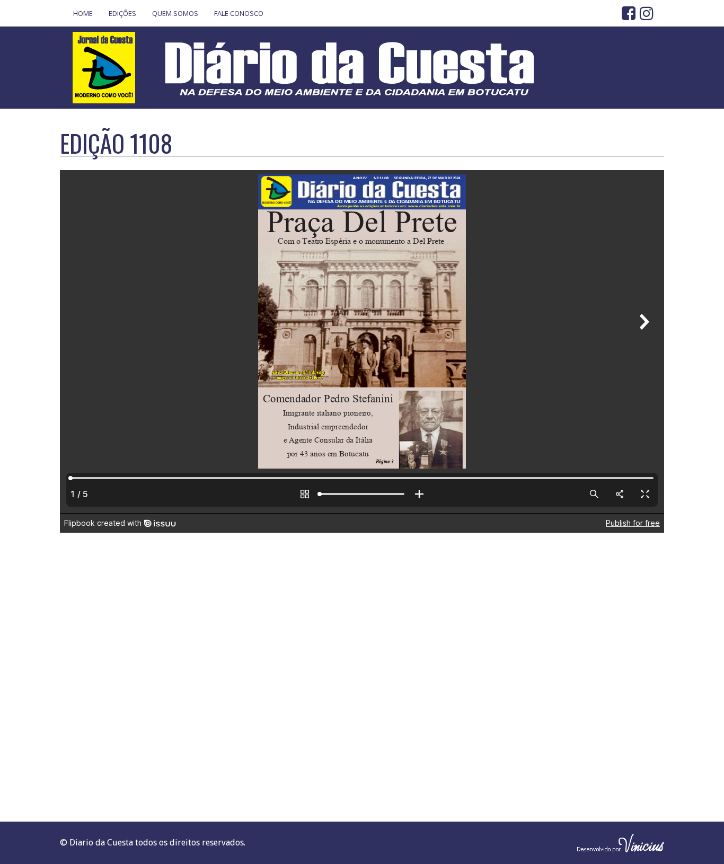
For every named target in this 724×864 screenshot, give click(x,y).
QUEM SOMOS (175, 13)
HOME (83, 13)
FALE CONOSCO (238, 13)
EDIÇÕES (122, 13)
